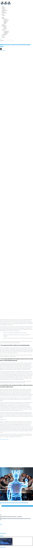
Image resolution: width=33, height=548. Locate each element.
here (2, 537)
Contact (5, 23)
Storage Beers (6, 33)
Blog (3, 36)
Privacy (1, 533)
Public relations (2, 439)
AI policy (1, 535)
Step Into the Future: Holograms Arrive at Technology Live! (14, 502)
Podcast (3, 15)
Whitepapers (4, 12)
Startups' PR (7, 439)
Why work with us (6, 19)
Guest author (3, 50)
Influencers (5, 28)
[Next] (0, 504)
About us (3, 7)
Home (3, 6)
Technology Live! (6, 32)
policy (4, 533)
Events (3, 11)
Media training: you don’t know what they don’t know (15, 45)
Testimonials (4, 10)
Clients (5, 27)
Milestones (5, 22)
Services (3, 24)
